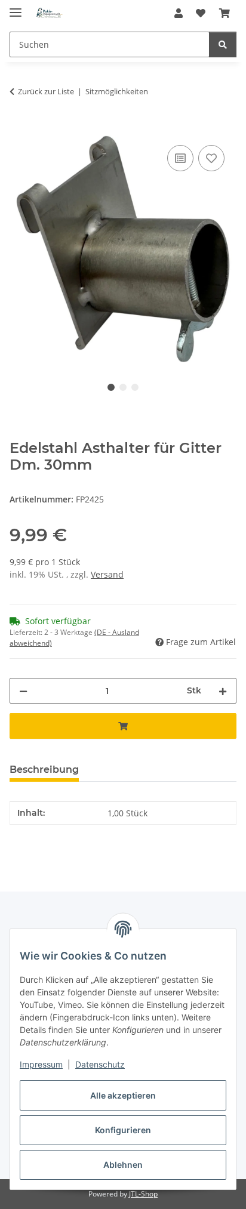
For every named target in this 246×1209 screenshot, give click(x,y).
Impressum (41, 1064)
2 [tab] (123, 387)
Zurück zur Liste (46, 91)
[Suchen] (222, 44)
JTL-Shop (143, 1194)
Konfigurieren (123, 1130)
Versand (107, 574)
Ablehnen (123, 1164)
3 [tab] (135, 387)
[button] (178, 13)
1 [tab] (111, 387)
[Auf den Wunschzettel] (211, 158)
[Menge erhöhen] (223, 690)
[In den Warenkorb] (19, 128)
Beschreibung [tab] (44, 769)
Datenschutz (100, 1064)
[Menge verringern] (23, 690)
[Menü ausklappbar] (15, 7)
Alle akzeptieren (123, 1095)
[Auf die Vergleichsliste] (180, 158)
